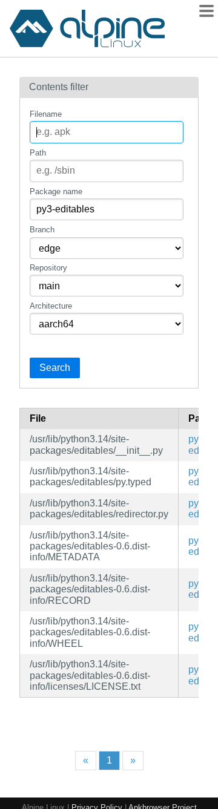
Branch (42, 229)
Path (38, 152)
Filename (46, 114)
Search (54, 367)
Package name (56, 191)
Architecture (51, 305)
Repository (48, 267)
